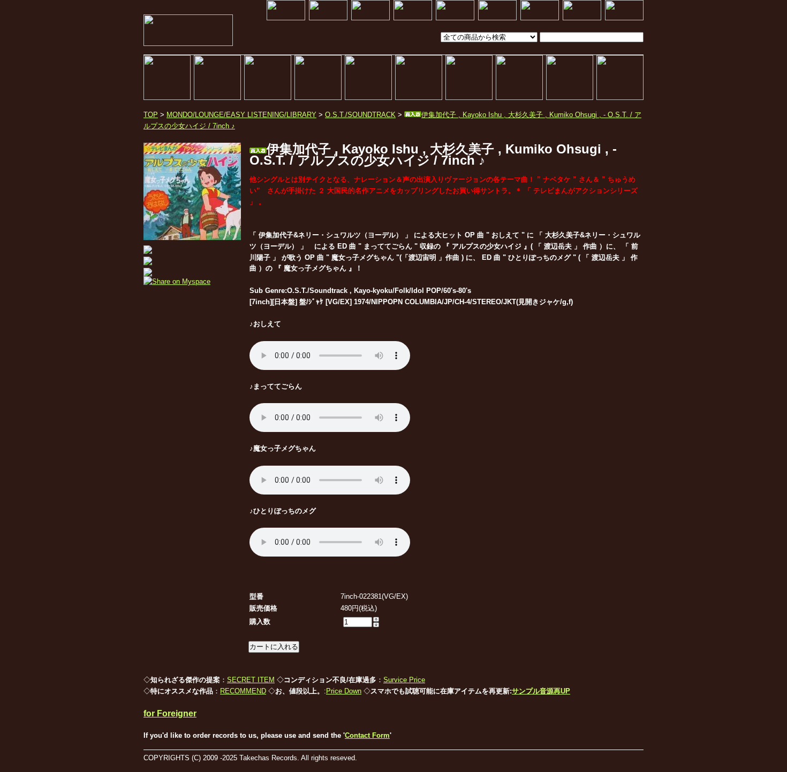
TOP (150, 115)
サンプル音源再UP (541, 691)
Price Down (343, 691)
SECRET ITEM (251, 680)
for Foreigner (169, 713)
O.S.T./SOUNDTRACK (360, 115)
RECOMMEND (243, 691)
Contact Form (367, 735)
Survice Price (404, 680)
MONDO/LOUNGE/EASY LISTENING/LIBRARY (241, 115)
